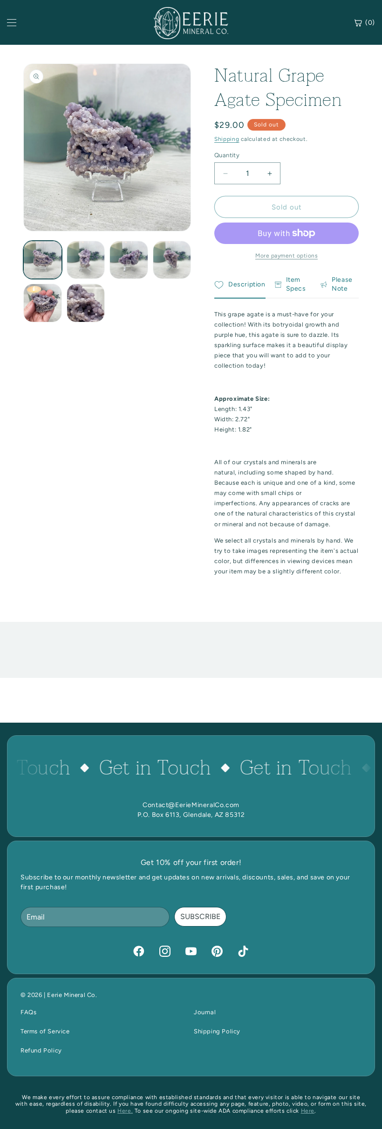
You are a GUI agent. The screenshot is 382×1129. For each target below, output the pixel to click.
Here (307, 1111)
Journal (205, 1012)
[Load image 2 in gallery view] (86, 260)
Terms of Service (45, 1031)
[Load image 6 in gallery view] (86, 303)
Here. (125, 1111)
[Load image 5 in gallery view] (42, 303)
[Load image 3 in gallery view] (128, 260)
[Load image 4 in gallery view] (172, 260)
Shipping (226, 139)
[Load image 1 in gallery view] (42, 260)
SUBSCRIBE (200, 916)
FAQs (28, 1012)
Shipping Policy (217, 1031)
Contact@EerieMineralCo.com (191, 805)
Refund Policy (41, 1050)
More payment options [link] (286, 255)
